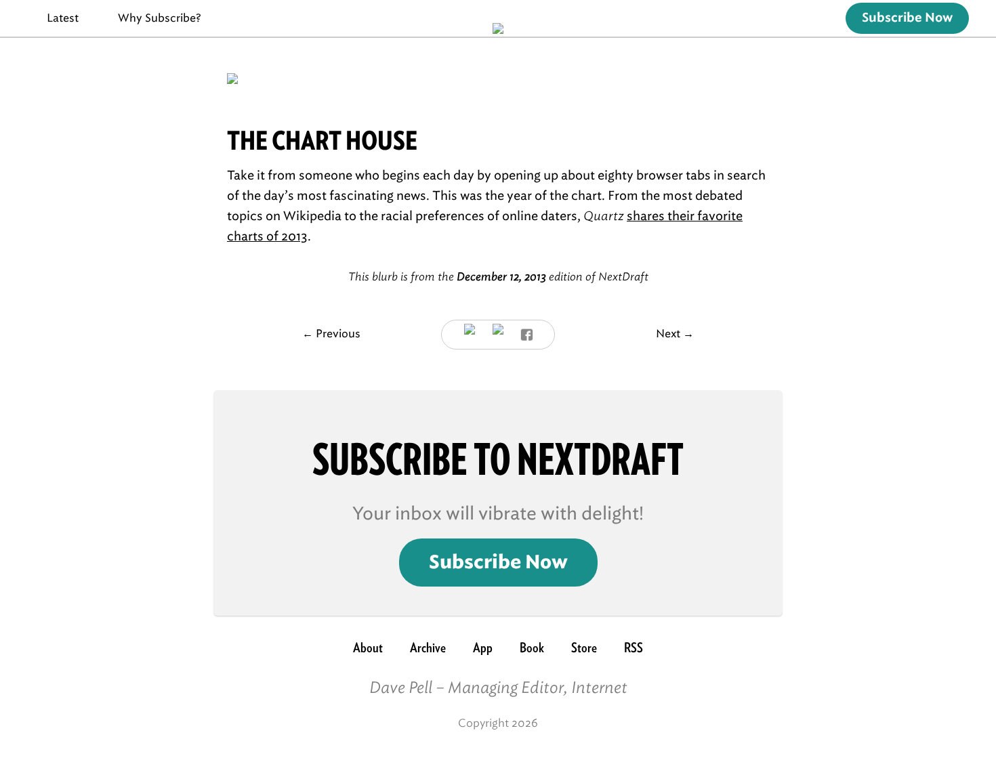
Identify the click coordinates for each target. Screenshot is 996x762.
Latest (63, 18)
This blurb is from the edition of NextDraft (498, 276)
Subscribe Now (907, 18)
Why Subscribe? (159, 18)
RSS (633, 647)
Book (532, 647)
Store (584, 647)
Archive (428, 647)
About (368, 647)
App (483, 647)
